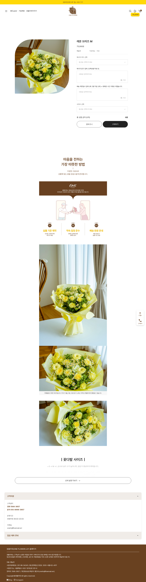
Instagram (19, 580)
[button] (6, 11)
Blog (10, 580)
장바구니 (89, 124)
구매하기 (115, 124)
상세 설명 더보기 (71, 480)
